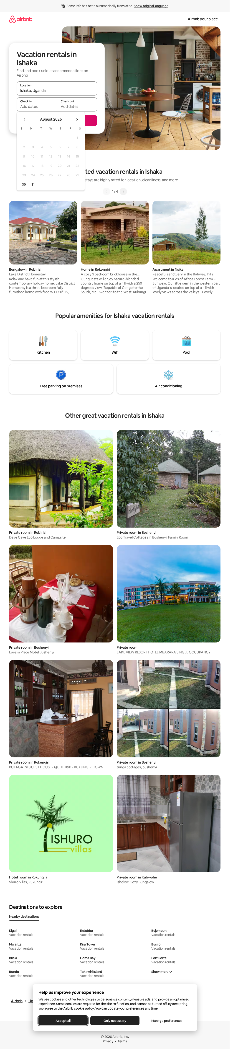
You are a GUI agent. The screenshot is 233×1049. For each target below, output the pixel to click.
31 (33, 184)
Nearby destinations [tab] (24, 916)
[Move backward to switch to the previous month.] (24, 119)
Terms (122, 1041)
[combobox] (57, 90)
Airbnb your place (203, 19)
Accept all (63, 1021)
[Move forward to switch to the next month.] (77, 119)
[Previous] (106, 191)
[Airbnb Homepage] (20, 19)
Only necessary (115, 1021)
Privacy (108, 1041)
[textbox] (36, 106)
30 (24, 184)
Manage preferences (166, 1021)
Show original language (151, 6)
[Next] (123, 191)
